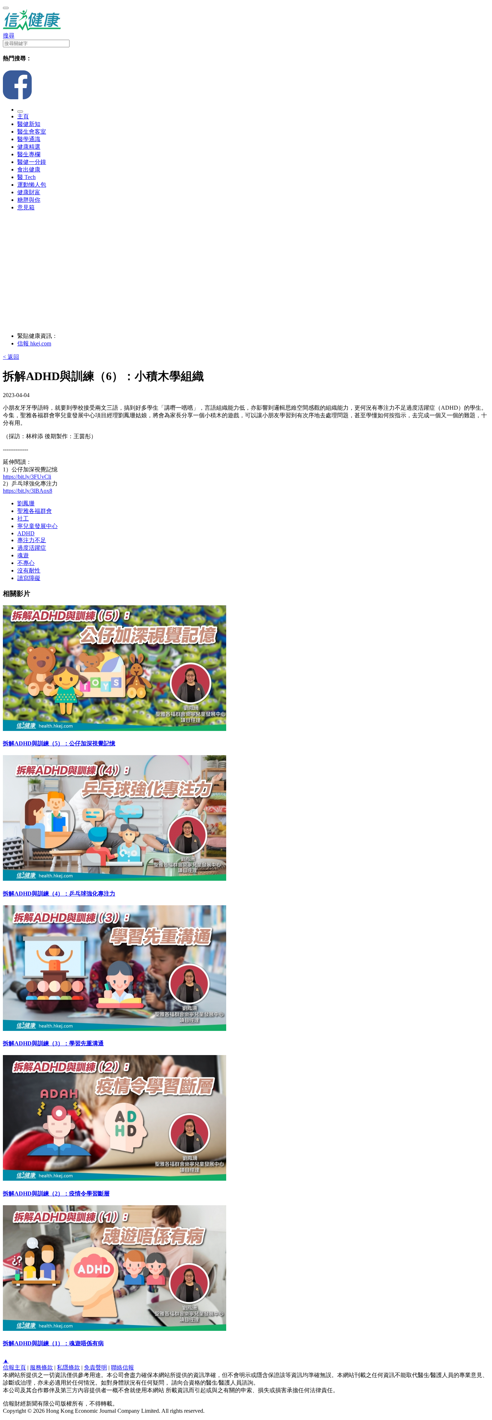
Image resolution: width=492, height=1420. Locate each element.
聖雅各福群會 (34, 511)
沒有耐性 (28, 570)
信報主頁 (14, 1367)
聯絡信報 (122, 1367)
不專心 (26, 563)
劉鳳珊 (26, 503)
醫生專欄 (28, 154)
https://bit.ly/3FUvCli (27, 477)
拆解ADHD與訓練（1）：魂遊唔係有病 (53, 1343)
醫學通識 (28, 139)
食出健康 (28, 169)
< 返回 (11, 357)
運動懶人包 (31, 185)
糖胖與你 (28, 200)
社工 (23, 518)
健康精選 (28, 147)
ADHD (26, 533)
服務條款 (41, 1367)
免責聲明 (95, 1367)
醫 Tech (26, 177)
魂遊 (23, 555)
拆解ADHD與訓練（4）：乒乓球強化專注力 (59, 893)
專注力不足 (31, 540)
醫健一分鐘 (31, 162)
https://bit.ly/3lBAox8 (27, 491)
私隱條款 (68, 1367)
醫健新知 (28, 124)
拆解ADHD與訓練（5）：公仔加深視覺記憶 (59, 743)
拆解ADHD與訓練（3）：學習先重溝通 (53, 1043)
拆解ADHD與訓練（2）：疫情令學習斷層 (56, 1193)
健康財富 (28, 192)
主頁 (23, 116)
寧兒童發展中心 (37, 526)
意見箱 (26, 207)
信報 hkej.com (34, 343)
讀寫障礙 (28, 578)
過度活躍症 (31, 548)
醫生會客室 (31, 132)
